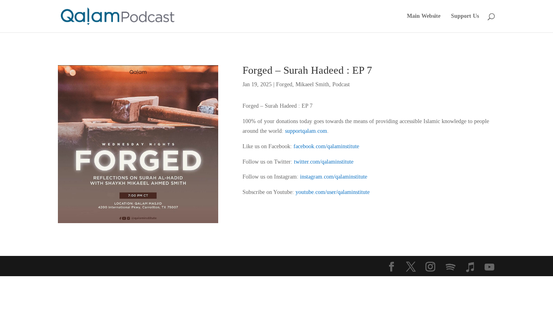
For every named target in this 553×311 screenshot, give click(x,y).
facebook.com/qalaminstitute (326, 146)
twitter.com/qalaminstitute (323, 162)
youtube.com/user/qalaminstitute (333, 192)
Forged (284, 84)
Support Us (465, 16)
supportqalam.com (306, 131)
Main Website (423, 16)
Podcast (341, 84)
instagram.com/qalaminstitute (333, 177)
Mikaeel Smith (312, 84)
